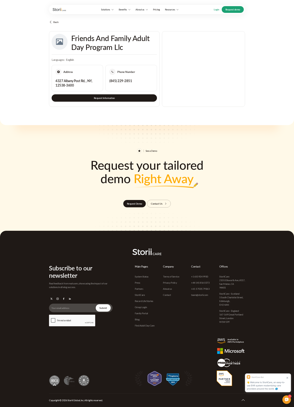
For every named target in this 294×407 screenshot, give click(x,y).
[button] (107, 9)
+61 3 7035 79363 (200, 288)
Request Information (104, 97)
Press (137, 282)
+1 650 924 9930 (199, 276)
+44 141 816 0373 (200, 282)
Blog (137, 319)
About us (167, 288)
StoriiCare (140, 294)
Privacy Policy (170, 282)
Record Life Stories (144, 301)
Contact (167, 294)
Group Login (141, 307)
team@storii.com (199, 294)
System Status (142, 276)
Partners (139, 288)
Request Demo (134, 203)
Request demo (232, 9)
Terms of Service (171, 276)
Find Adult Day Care (145, 325)
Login (216, 9)
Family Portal (141, 313)
